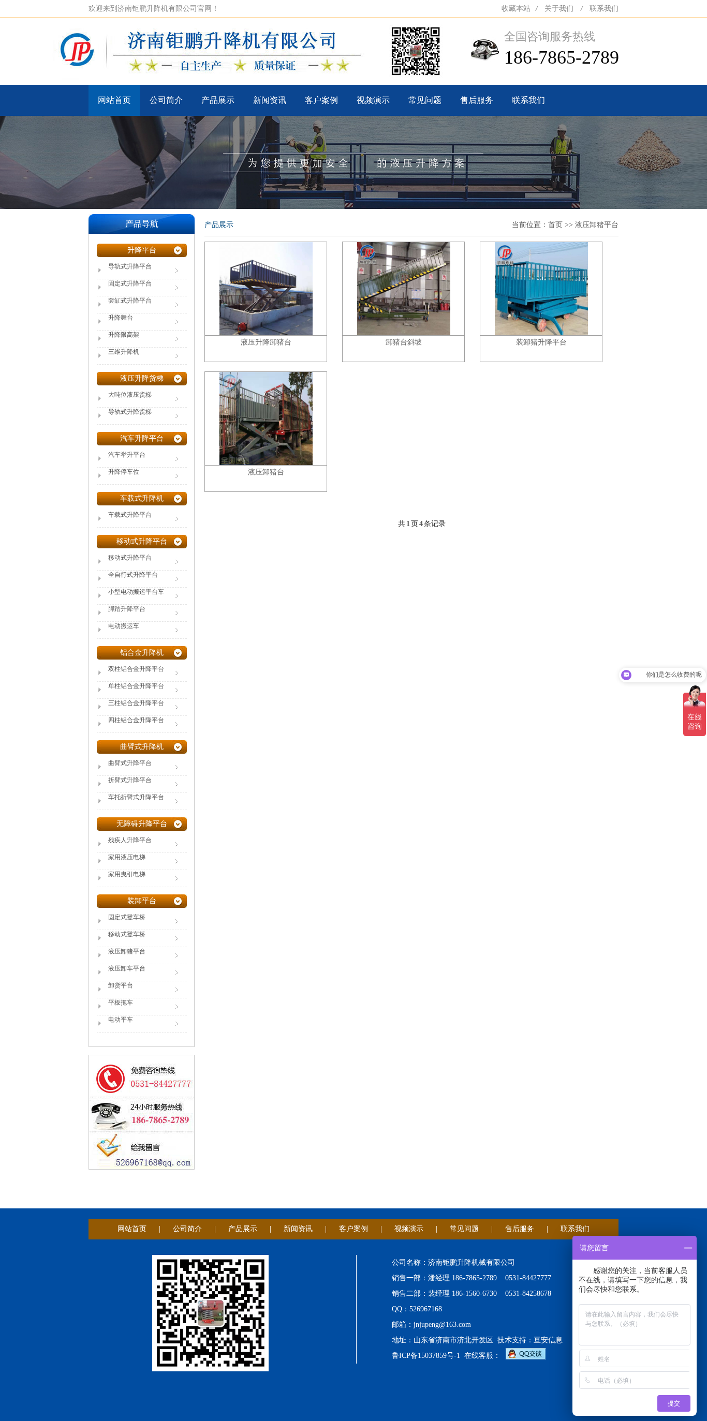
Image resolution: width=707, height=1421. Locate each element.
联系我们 (604, 8)
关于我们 (558, 8)
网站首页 (114, 100)
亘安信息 (548, 1340)
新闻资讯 (269, 100)
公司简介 (166, 100)
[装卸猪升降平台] (541, 288)
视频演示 (373, 100)
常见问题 (424, 100)
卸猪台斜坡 (404, 342)
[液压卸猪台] (266, 418)
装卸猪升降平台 (541, 342)
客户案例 (321, 100)
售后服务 (476, 100)
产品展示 (217, 100)
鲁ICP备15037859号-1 (426, 1355)
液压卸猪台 (266, 472)
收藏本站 (516, 8)
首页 (555, 225)
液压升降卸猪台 (266, 342)
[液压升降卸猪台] (266, 288)
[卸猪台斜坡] (403, 288)
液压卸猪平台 (596, 225)
